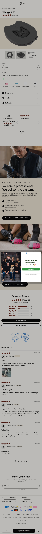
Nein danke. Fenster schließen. (31, 274)
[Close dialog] (26, 253)
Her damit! (31, 269)
